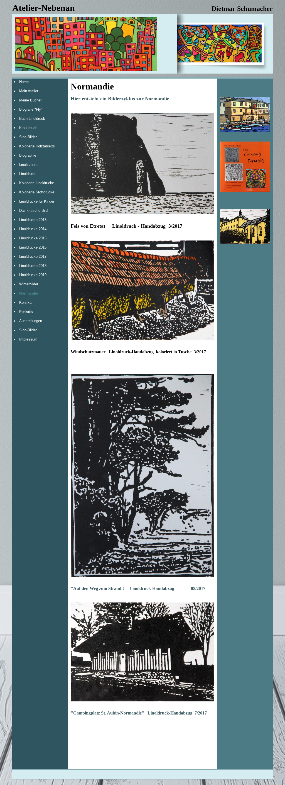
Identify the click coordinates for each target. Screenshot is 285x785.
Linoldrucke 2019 (32, 275)
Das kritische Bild (33, 210)
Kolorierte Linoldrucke (36, 183)
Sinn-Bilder (28, 137)
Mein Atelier (28, 91)
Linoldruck (27, 174)
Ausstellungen (30, 321)
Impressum (28, 339)
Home (24, 82)
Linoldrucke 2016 (32, 247)
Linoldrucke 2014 (32, 229)
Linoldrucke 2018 (32, 266)
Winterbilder (28, 284)
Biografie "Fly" (30, 109)
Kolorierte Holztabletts (37, 146)
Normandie (28, 293)
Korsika (25, 302)
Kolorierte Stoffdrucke (36, 192)
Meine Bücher (30, 100)
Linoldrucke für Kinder (36, 201)
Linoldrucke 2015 (32, 238)
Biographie (27, 155)
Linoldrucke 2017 (32, 256)
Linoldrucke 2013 (32, 220)
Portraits (26, 312)
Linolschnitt (28, 164)
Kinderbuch (28, 128)
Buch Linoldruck (32, 118)
